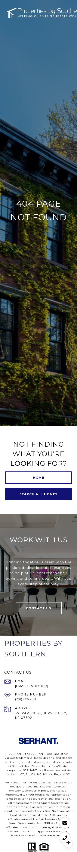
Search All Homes (38, 494)
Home (38, 478)
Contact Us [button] (38, 608)
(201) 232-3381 (25, 699)
